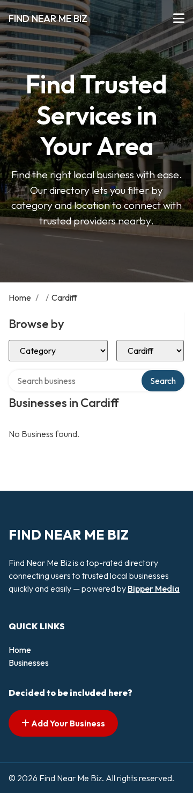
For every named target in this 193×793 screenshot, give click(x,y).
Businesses (29, 662)
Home (20, 297)
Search (163, 380)
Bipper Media (154, 588)
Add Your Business (67, 723)
